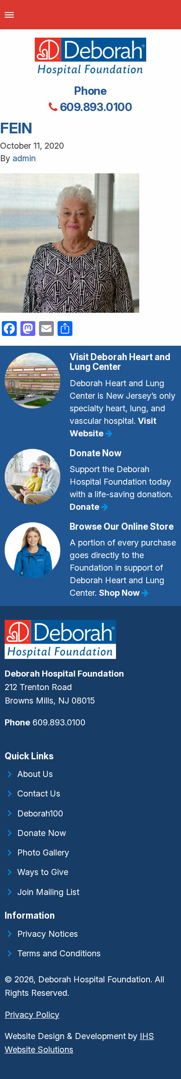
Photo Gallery (43, 852)
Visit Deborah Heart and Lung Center (120, 362)
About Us (35, 774)
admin (24, 158)
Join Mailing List (48, 892)
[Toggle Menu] (9, 14)
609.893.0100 (95, 107)
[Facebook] (5, 742)
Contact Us (38, 793)
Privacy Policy (32, 1015)
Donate (85, 507)
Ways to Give (42, 872)
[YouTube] (11, 742)
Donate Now (96, 453)
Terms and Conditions (59, 953)
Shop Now (120, 593)
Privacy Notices (47, 934)
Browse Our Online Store (122, 526)
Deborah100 (40, 813)
